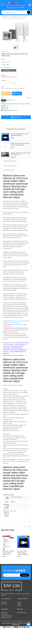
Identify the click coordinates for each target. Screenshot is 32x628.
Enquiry (18, 93)
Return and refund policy (6, 615)
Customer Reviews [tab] (9, 170)
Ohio (14, 77)
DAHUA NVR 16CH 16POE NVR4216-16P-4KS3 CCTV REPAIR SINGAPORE (20, 144)
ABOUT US (19, 602)
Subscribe (24, 575)
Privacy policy (4, 612)
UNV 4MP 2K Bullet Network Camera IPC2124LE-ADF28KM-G (20, 134)
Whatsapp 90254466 (16, 324)
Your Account (4, 602)
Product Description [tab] (9, 161)
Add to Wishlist (6, 67)
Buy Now (7, 93)
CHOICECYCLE (5, 52)
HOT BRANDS (19, 605)
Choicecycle (21, 321)
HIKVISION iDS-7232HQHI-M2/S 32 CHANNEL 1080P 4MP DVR (8, 552)
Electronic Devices (5, 16)
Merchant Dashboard (22, 612)
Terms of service (4, 614)
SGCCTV (14, 321)
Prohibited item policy (6, 617)
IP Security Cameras (23, 16)
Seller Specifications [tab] (10, 166)
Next (29, 526)
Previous (25, 526)
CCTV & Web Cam (13, 16)
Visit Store (28, 97)
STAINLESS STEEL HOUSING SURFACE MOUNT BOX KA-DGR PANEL (20, 153)
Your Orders (4, 603)
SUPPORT (19, 603)
